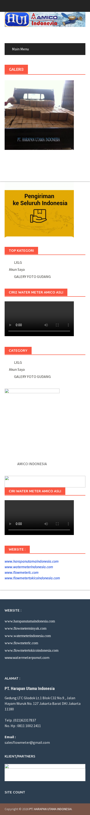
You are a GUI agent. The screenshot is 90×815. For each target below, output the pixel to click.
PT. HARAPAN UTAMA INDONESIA (50, 809)
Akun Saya (17, 269)
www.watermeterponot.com (27, 657)
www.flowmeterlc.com (22, 572)
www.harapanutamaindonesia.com (32, 561)
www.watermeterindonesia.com (29, 566)
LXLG (17, 262)
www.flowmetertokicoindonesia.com (32, 578)
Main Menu (20, 49)
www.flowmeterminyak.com (25, 628)
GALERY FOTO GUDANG (32, 276)
